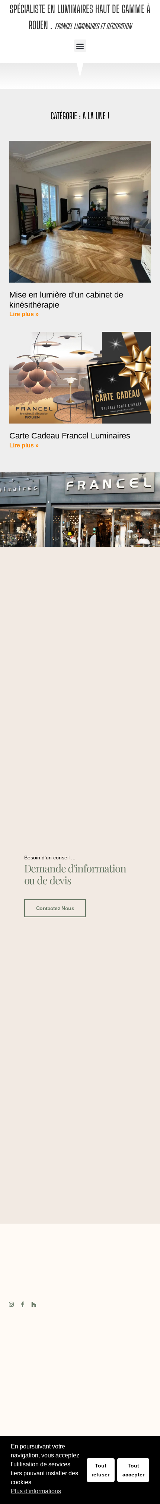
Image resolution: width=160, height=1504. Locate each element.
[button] (80, 46)
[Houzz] (33, 1304)
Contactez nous (55, 908)
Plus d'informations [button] (36, 1491)
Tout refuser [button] (100, 1470)
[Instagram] (11, 1304)
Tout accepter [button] (133, 1470)
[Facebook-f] (22, 1304)
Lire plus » (24, 314)
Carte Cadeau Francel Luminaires (69, 435)
